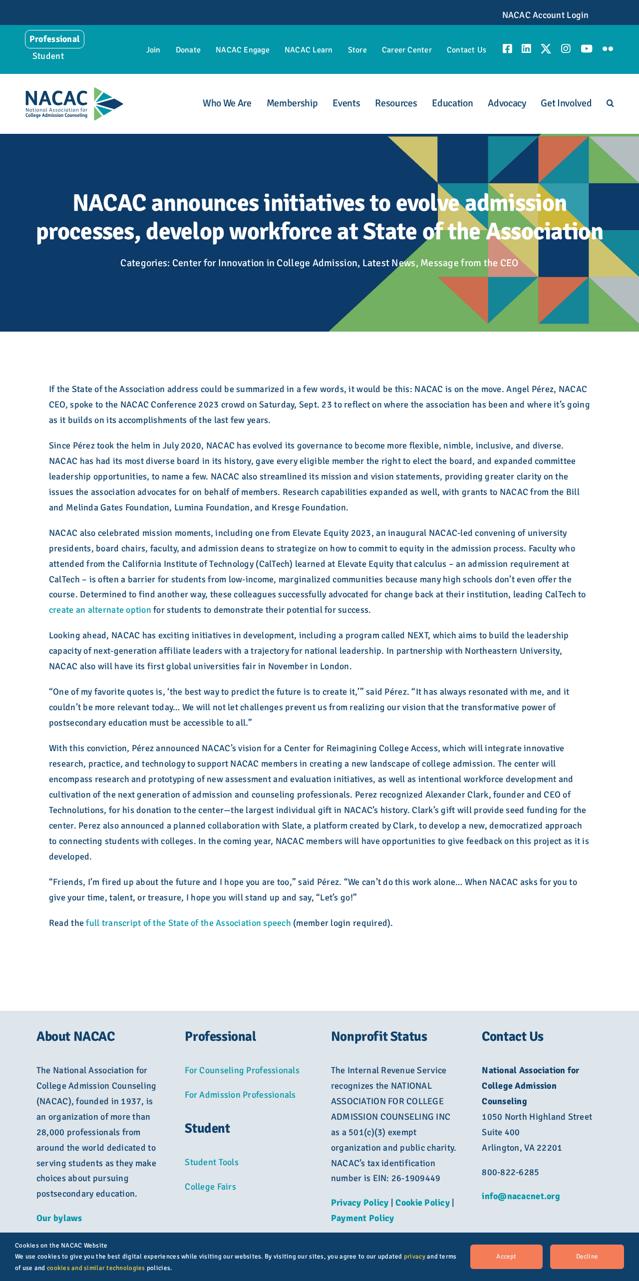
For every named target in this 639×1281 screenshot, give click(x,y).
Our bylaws (59, 1218)
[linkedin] (526, 48)
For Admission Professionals (240, 1094)
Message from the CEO (469, 263)
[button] (610, 103)
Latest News (389, 263)
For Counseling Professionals (242, 1070)
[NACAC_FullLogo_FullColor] (74, 91)
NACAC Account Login (545, 14)
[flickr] (608, 48)
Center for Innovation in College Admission (264, 263)
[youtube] (587, 48)
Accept (506, 1257)
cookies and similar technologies (96, 1268)
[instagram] (565, 48)
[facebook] (507, 48)
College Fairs (210, 1186)
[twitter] (546, 48)
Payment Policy (362, 1218)
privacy (414, 1257)
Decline (587, 1257)
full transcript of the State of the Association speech (188, 922)
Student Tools (212, 1162)
